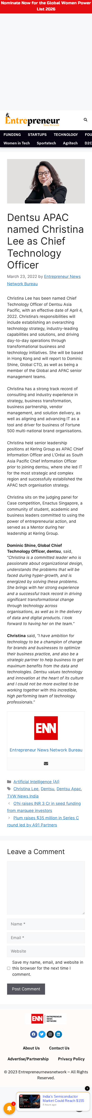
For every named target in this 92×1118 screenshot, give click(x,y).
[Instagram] (50, 1034)
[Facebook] (33, 1034)
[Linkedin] (58, 1034)
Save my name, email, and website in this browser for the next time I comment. (47, 968)
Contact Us (59, 1048)
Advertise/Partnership (28, 1059)
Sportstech (46, 143)
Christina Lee (25, 788)
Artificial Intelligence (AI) (36, 781)
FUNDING (12, 134)
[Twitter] (42, 1034)
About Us (31, 1048)
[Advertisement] (46, 62)
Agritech (70, 143)
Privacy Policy (71, 1059)
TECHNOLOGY (66, 134)
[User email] (46, 763)
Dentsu (47, 788)
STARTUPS (37, 134)
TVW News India (23, 796)
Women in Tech (17, 143)
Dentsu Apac (69, 788)
